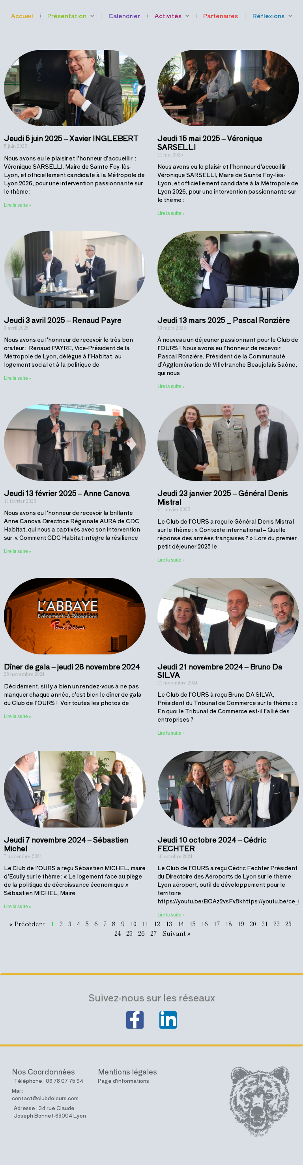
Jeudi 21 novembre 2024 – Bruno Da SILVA (219, 670)
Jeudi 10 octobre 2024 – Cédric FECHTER (212, 843)
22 (276, 923)
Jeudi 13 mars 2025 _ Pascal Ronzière (223, 320)
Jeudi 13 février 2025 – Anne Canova (67, 493)
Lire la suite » (17, 205)
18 (228, 923)
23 (288, 923)
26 (141, 933)
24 (117, 933)
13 (169, 923)
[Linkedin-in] (168, 1020)
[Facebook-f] (135, 1020)
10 (133, 923)
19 (241, 923)
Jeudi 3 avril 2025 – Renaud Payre (63, 320)
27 (153, 933)
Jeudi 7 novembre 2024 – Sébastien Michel (66, 843)
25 (129, 933)
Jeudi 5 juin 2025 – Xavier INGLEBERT (71, 138)
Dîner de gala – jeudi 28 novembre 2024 (72, 666)
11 (145, 923)
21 (265, 923)
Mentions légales (127, 1071)
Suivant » (176, 933)
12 (157, 923)
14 (181, 923)
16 (204, 923)
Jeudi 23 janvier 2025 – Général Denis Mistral (222, 497)
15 (192, 923)
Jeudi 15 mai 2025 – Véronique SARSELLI (209, 142)
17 (216, 923)
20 (253, 923)
